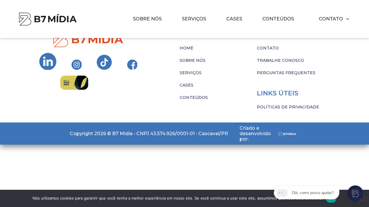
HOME (186, 48)
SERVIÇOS (194, 19)
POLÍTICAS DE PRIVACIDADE (288, 107)
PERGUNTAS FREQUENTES (286, 72)
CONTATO (268, 48)
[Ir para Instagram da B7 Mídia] (48, 61)
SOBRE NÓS (147, 19)
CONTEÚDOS (278, 19)
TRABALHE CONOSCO (280, 60)
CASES (234, 19)
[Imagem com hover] (48, 19)
